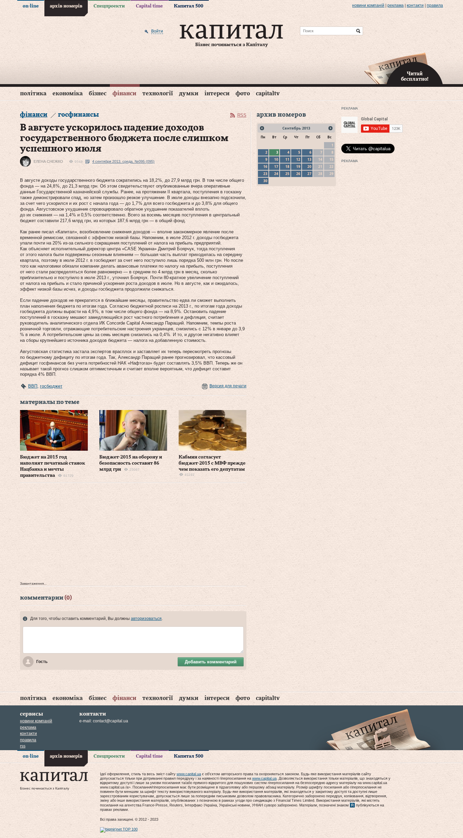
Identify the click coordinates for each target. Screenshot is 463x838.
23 (265, 173)
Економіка (68, 93)
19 (298, 166)
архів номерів (66, 6)
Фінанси (124, 93)
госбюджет (51, 386)
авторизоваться (146, 618)
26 (298, 173)
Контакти (415, 5)
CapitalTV (268, 93)
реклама (395, 5)
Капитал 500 (188, 6)
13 (309, 159)
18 (287, 166)
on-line (31, 6)
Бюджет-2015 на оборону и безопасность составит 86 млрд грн (130, 463)
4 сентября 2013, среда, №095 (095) (123, 161)
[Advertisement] (133, 533)
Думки (188, 93)
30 (265, 180)
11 (287, 159)
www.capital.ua (189, 774)
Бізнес (97, 93)
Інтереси (216, 93)
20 (309, 166)
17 (276, 166)
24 (276, 173)
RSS (241, 115)
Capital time (149, 6)
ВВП (32, 386)
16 (265, 166)
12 (298, 159)
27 (309, 173)
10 (276, 159)
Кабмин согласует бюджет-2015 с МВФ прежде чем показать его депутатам (212, 463)
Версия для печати (227, 386)
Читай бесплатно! (414, 76)
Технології (157, 93)
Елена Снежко (48, 161)
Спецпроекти (109, 6)
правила (435, 5)
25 (287, 173)
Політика (33, 93)
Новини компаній (368, 5)
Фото (243, 93)
